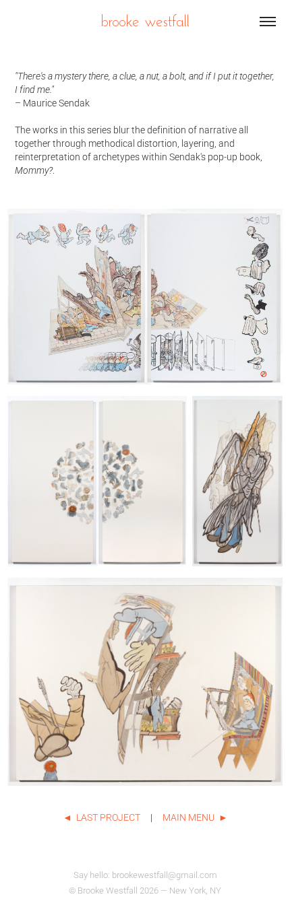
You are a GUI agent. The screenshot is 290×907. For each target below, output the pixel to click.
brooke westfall (145, 20)
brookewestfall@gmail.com (164, 875)
